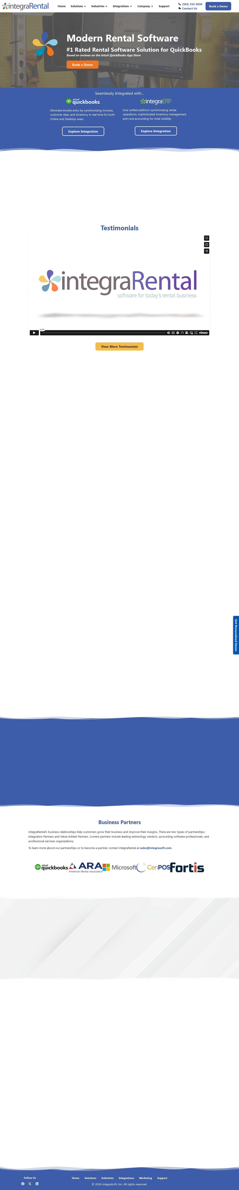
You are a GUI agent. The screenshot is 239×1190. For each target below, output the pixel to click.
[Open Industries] (106, 6)
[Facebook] (23, 1184)
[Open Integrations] (131, 6)
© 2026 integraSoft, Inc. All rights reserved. (119, 1184)
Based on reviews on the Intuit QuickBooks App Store (103, 55)
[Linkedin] (37, 1184)
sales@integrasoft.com (155, 848)
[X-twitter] (30, 1184)
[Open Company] (152, 6)
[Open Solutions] (85, 6)
